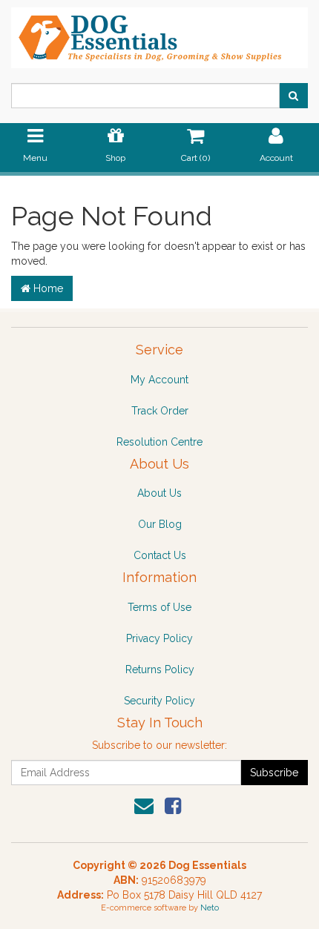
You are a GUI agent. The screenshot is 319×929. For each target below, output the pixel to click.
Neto (209, 908)
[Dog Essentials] (159, 33)
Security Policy (159, 701)
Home (46, 288)
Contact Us (160, 555)
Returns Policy (159, 669)
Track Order (159, 411)
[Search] (293, 95)
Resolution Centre (159, 442)
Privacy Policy (159, 638)
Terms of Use (159, 607)
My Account (159, 380)
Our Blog (160, 524)
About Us (159, 493)
